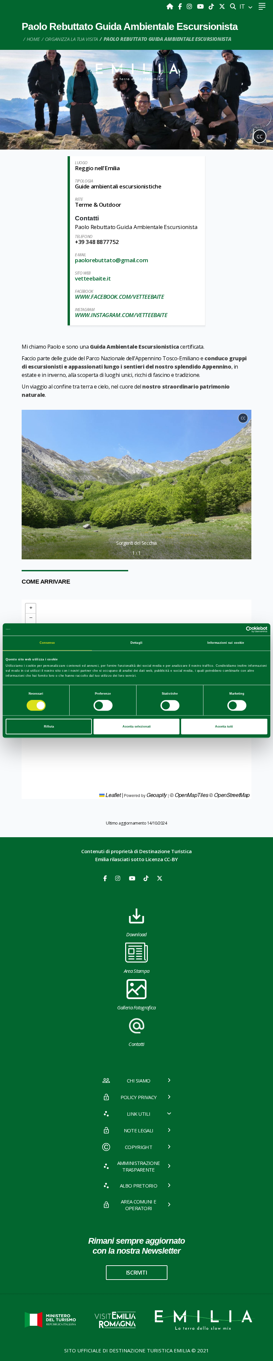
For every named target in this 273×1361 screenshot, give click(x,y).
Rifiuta (49, 726)
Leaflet (113, 795)
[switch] (103, 705)
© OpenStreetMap (229, 795)
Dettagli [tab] (136, 643)
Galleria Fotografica (136, 1007)
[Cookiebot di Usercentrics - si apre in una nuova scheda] (238, 629)
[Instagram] (190, 6)
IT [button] (243, 6)
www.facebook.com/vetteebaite (119, 296)
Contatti (136, 1044)
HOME (33, 39)
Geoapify (156, 795)
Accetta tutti (224, 726)
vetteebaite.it (93, 278)
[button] (29, 484)
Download (136, 934)
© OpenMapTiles (189, 795)
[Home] (170, 6)
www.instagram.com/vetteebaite (121, 315)
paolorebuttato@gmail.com (111, 260)
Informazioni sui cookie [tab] (225, 643)
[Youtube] (201, 6)
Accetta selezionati (137, 726)
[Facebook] (180, 6)
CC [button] (260, 136)
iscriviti (136, 1272)
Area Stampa (136, 970)
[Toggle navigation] (262, 6)
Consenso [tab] (47, 643)
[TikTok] (212, 6)
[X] (222, 6)
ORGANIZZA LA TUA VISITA (71, 39)
